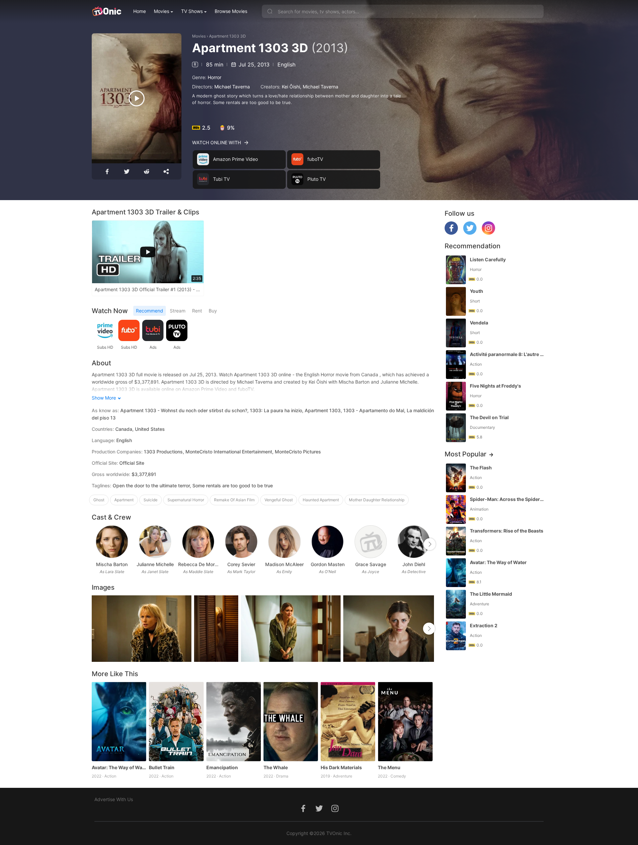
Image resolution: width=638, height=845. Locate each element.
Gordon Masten (328, 564)
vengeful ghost (279, 499)
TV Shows (192, 11)
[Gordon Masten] (327, 541)
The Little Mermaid (491, 594)
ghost (98, 499)
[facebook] (451, 233)
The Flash (481, 467)
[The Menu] (405, 721)
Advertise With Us (113, 799)
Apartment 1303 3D (227, 36)
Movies (161, 11)
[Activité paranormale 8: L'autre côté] (456, 364)
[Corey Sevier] (241, 541)
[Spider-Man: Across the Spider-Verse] (456, 509)
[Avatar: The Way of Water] (119, 721)
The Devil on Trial (489, 417)
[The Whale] (291, 721)
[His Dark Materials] (348, 721)
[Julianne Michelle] (155, 541)
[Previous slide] (96, 544)
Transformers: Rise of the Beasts (506, 531)
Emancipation (222, 767)
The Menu (389, 767)
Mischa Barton (112, 564)
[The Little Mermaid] (456, 604)
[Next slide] (430, 544)
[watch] (137, 98)
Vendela (479, 322)
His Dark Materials (341, 767)
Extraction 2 (483, 625)
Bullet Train (161, 767)
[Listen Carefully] (456, 269)
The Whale (276, 767)
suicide (151, 499)
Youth (476, 291)
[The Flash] (456, 477)
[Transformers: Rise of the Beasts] (456, 541)
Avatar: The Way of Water (119, 767)
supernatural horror (185, 499)
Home (139, 11)
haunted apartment (321, 499)
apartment (124, 499)
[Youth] (456, 301)
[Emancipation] (233, 721)
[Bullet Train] (176, 721)
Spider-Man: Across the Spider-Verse (507, 499)
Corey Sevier (241, 564)
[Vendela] (456, 332)
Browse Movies (231, 11)
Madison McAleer (284, 564)
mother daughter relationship (376, 499)
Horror (214, 77)
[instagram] (488, 233)
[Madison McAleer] (284, 541)
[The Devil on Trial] (456, 427)
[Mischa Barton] (112, 541)
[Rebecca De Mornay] (198, 541)
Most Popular (465, 454)
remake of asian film (234, 499)
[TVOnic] (106, 11)
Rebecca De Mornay (198, 564)
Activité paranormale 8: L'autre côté (507, 354)
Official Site (131, 463)
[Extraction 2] (456, 635)
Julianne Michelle (155, 564)
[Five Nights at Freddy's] (456, 396)
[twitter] (470, 233)
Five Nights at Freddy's (495, 386)
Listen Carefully (488, 259)
